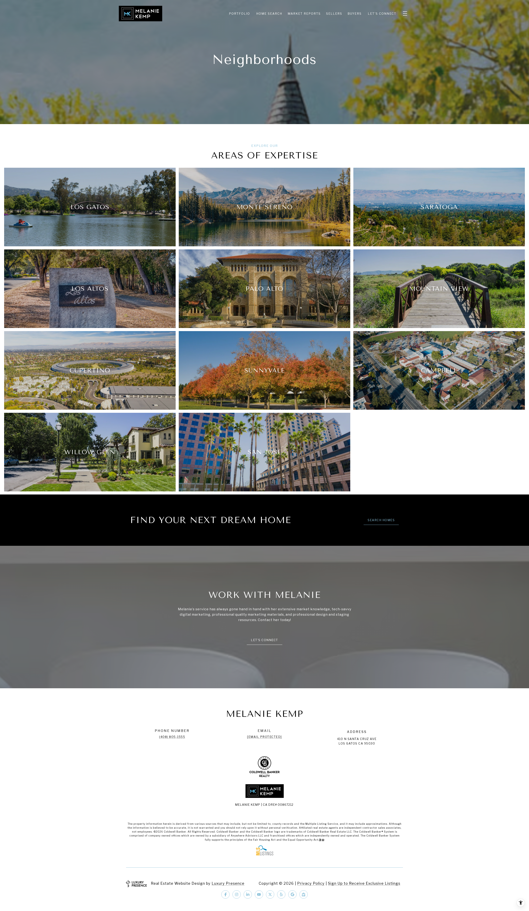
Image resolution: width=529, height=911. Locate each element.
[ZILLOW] (303, 894)
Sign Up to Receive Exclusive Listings (364, 883)
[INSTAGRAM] (236, 894)
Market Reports (304, 13)
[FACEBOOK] (225, 894)
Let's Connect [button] (264, 640)
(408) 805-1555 (172, 737)
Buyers (355, 13)
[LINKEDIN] (248, 894)
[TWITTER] (270, 894)
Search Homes (381, 520)
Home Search (269, 13)
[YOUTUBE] (259, 894)
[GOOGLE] (292, 894)
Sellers (334, 13)
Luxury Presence (228, 883)
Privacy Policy (311, 883)
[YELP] (281, 894)
